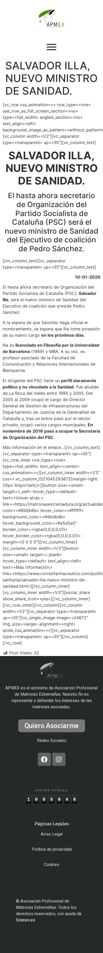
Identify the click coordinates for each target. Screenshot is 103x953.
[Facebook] (44, 759)
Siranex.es (25, 920)
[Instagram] (58, 759)
